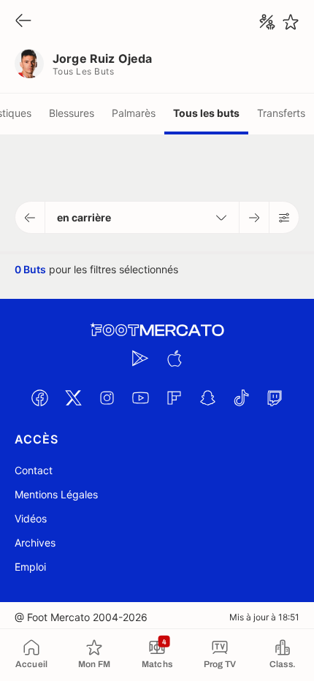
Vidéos (31, 518)
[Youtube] (140, 397)
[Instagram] (107, 397)
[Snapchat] (207, 397)
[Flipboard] (174, 397)
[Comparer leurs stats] (267, 22)
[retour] (23, 21)
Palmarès (134, 113)
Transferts (281, 113)
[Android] (140, 358)
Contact (34, 470)
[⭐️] (290, 22)
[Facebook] (39, 397)
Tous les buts (206, 113)
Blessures (71, 113)
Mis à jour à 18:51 (264, 617)
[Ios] (174, 358)
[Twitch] (275, 397)
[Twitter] (73, 397)
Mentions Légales (56, 494)
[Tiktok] (241, 397)
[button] (30, 217)
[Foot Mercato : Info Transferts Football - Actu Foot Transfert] (157, 330)
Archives (35, 542)
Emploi (30, 566)
